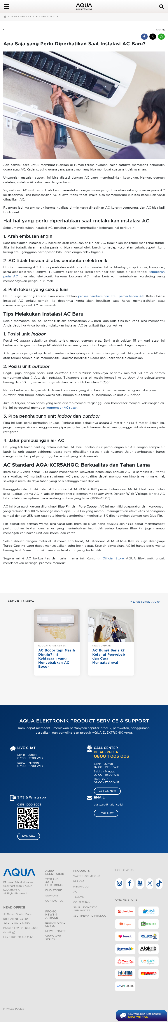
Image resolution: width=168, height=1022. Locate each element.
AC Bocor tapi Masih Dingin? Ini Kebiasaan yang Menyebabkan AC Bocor (56, 658)
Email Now (106, 813)
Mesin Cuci (81, 886)
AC (75, 892)
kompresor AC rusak (61, 407)
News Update (55, 931)
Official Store (113, 558)
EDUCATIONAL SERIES (52, 646)
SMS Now (28, 836)
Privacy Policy (13, 1009)
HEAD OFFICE (14, 907)
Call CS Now (107, 791)
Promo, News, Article (24, 17)
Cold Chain (81, 902)
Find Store (53, 890)
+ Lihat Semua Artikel (145, 602)
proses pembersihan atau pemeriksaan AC (111, 296)
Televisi (79, 897)
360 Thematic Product (90, 916)
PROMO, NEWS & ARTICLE (51, 914)
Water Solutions (86, 876)
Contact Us (54, 901)
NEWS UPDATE (49, 17)
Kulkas (78, 881)
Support (51, 895)
